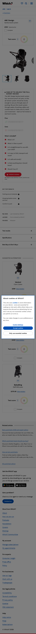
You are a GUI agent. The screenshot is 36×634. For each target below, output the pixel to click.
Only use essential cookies (18, 333)
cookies (15, 303)
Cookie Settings (18, 325)
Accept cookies (18, 328)
